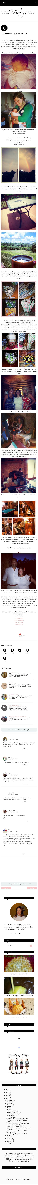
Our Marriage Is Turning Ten (14, 1114)
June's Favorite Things (13, 1111)
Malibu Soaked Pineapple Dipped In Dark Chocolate (19, 995)
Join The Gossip (19, 622)
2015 (7, 1095)
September (10, 1104)
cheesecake (21, 1157)
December (10, 1100)
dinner (11, 1159)
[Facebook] (7, 933)
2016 (7, 1094)
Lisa (9, 773)
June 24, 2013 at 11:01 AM (13, 739)
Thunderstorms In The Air (15, 705)
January (9, 1141)
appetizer (20, 1153)
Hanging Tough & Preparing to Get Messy (17, 1118)
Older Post (31, 888)
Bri (9, 738)
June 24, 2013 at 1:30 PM (13, 758)
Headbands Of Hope (14, 694)
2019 (7, 1089)
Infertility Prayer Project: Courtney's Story (17, 1134)
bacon (27, 1153)
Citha (9, 830)
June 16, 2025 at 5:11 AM (13, 831)
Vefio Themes (27, 1179)
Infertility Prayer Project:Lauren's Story (17, 1120)
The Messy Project (11, 1117)
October (9, 1103)
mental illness (19, 1159)
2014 (7, 1097)
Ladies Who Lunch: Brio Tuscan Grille (19, 1017)
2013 (7, 1098)
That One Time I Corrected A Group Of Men (18, 1123)
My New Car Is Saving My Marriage (17, 716)
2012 (7, 1143)
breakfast (30, 1155)
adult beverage (9, 1153)
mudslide (27, 1159)
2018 (7, 1091)
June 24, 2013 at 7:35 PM (13, 794)
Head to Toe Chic (12, 810)
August (9, 1106)
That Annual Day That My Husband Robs (17, 1130)
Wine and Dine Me (13, 672)
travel (11, 1161)
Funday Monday (19, 618)
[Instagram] (11, 933)
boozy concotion (11, 1155)
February (9, 1140)
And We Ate (10, 1121)
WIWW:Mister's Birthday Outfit (15, 1126)
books (32, 1153)
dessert (30, 1157)
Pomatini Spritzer (11, 1132)
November (10, 1101)
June (8, 1109)
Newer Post (6, 888)
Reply (25, 748)
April (8, 1137)
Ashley (10, 757)
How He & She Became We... (14, 1112)
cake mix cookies (9, 1157)
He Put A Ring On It (12, 1115)
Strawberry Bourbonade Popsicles (15, 1125)
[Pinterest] (15, 933)
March (9, 1138)
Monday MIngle (19, 624)
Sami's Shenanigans (19, 620)
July (8, 1108)
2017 (7, 1092)
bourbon (22, 1155)
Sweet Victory (12, 683)
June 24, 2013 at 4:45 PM (13, 774)
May (8, 1135)
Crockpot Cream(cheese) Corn (19, 974)
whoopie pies (22, 1161)
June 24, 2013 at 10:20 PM (13, 812)
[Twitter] (19, 933)
